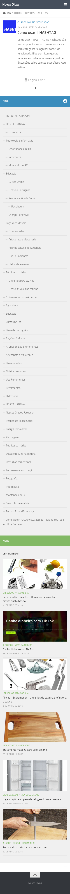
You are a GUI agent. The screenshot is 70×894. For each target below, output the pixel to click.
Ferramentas (13, 387)
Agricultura (12, 305)
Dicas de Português (19, 190)
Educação (43, 22)
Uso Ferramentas (18, 256)
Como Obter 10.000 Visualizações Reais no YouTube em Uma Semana (33, 522)
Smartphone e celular (20, 148)
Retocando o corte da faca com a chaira (25, 847)
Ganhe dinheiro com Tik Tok (18, 649)
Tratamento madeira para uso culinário (25, 749)
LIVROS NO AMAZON (18, 116)
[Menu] (65, 4)
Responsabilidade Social (22, 198)
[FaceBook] (65, 101)
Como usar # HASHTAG (36, 32)
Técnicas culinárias (16, 272)
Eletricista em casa (19, 264)
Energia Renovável (19, 214)
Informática (15, 157)
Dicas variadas (16, 231)
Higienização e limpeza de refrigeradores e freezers (32, 799)
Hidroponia (15, 132)
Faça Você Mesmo (16, 223)
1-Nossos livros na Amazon (21, 297)
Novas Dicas (10, 4)
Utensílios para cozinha (21, 280)
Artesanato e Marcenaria (22, 239)
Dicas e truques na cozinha (23, 289)
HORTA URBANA (15, 124)
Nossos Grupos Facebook (20, 412)
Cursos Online (26, 22)
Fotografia (11, 478)
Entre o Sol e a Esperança (20, 511)
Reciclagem (17, 206)
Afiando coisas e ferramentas (25, 247)
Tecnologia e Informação (19, 140)
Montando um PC (18, 165)
